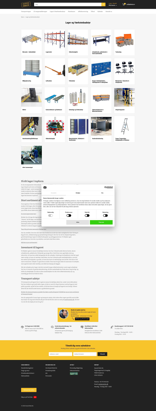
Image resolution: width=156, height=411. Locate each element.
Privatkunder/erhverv (27, 373)
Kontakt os (109, 11)
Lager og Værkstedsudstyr (33, 17)
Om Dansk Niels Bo (51, 368)
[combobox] (67, 4)
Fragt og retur (25, 370)
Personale (49, 376)
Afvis (77, 222)
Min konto (112, 5)
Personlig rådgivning (76, 368)
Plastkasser (71, 11)
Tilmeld (102, 354)
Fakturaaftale (25, 376)
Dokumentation (74, 370)
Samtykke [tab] (53, 193)
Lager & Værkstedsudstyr (57, 11)
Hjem (22, 17)
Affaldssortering (83, 11)
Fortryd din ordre (29, 390)
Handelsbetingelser (27, 368)
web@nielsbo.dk (69, 299)
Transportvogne (26, 11)
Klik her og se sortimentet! (29, 242)
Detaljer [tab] (78, 193)
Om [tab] (102, 193)
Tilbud (93, 11)
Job (46, 373)
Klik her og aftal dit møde (82, 318)
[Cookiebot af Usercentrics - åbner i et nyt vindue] (106, 187)
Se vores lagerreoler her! (28, 214)
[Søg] (103, 4)
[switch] (69, 215)
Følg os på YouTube (27, 397)
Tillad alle (101, 222)
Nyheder (100, 11)
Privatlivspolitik (50, 370)
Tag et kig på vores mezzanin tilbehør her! (33, 229)
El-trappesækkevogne (40, 11)
